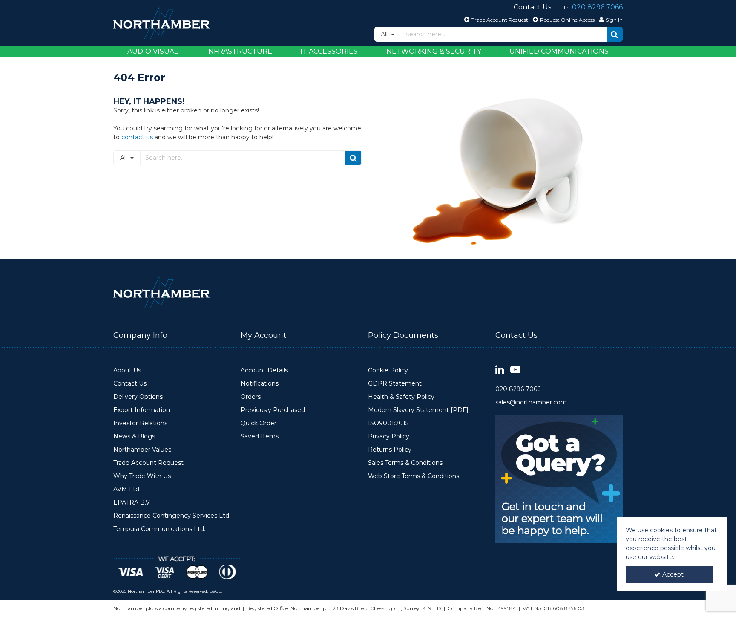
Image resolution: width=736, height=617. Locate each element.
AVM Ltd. (127, 489)
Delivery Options (138, 397)
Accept (673, 574)
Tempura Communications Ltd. (159, 529)
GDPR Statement (395, 383)
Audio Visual (152, 51)
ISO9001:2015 (388, 423)
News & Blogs (134, 436)
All (385, 34)
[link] (499, 370)
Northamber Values (142, 449)
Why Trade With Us (142, 476)
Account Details (264, 370)
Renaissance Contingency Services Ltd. (171, 515)
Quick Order (258, 423)
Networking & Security (433, 51)
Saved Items (260, 436)
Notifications (260, 383)
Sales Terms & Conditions (405, 463)
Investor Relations (140, 423)
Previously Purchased (273, 410)
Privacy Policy (388, 436)
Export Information (141, 410)
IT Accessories (329, 51)
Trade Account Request (148, 463)
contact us (137, 137)
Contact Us (130, 383)
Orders (251, 397)
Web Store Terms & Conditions (413, 476)
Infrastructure (239, 51)
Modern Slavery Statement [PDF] (418, 410)
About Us (127, 370)
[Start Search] (615, 34)
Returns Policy (389, 449)
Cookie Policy (388, 370)
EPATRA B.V (131, 502)
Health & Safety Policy (401, 397)
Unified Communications (559, 51)
